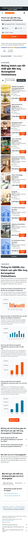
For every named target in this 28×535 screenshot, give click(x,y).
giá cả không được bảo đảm (7, 520)
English (15, 9)
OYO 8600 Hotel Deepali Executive (18, 208)
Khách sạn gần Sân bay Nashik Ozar (12, 495)
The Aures (14, 191)
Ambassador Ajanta (16, 122)
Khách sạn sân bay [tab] (8, 483)
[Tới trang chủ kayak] (9, 13)
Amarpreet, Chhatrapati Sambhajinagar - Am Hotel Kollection (18, 158)
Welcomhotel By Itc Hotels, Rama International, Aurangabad (18, 105)
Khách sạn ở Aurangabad (19, 508)
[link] (14, 420)
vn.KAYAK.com (5, 506)
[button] (26, 8)
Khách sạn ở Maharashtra (7, 508)
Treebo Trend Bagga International (17, 175)
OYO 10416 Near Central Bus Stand (18, 241)
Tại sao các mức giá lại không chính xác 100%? (12, 530)
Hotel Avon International (18, 224)
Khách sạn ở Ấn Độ (20, 506)
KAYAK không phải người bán (9, 524)
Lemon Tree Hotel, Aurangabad (16, 139)
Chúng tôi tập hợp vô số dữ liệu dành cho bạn (13, 527)
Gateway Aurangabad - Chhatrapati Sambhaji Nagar (18, 87)
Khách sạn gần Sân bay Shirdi (11, 493)
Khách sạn (12, 506)
